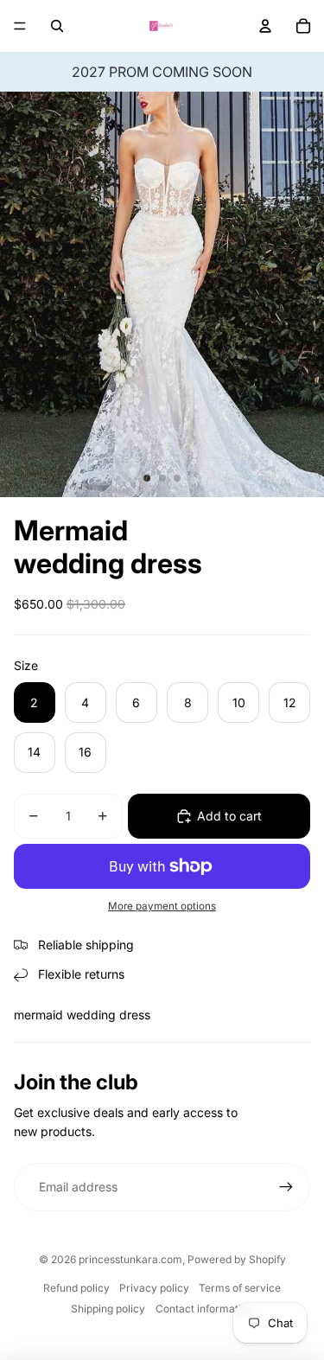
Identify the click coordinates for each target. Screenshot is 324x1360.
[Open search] (57, 26)
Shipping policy (108, 1308)
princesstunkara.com (130, 1259)
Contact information (204, 1308)
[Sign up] (286, 1187)
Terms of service (240, 1287)
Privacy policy (154, 1287)
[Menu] (20, 26)
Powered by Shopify (236, 1259)
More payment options (162, 906)
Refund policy (76, 1287)
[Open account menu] (265, 26)
